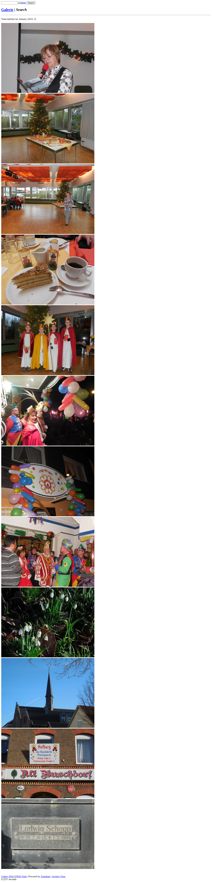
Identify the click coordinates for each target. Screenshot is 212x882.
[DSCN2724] (47, 303)
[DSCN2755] (47, 515)
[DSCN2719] (47, 162)
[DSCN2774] (47, 586)
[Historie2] (47, 868)
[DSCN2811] (47, 656)
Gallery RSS (7, 876)
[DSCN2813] (47, 727)
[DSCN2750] (47, 444)
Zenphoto (45, 876)
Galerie (7, 10)
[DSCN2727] (47, 374)
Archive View (59, 876)
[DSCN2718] (47, 92)
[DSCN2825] (47, 797)
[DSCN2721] (47, 233)
